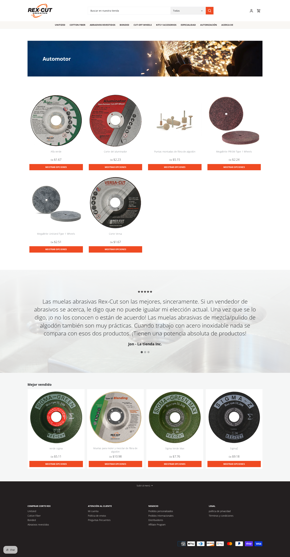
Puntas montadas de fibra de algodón (174, 151)
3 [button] (148, 352)
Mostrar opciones (56, 167)
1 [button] (141, 352)
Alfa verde (56, 151)
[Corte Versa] (115, 203)
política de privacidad (220, 511)
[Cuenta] (251, 10)
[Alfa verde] (56, 120)
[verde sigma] (56, 417)
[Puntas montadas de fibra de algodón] (175, 120)
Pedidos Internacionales (161, 515)
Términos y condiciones (221, 515)
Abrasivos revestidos (38, 524)
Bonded (32, 520)
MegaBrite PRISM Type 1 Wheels (234, 151)
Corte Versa (115, 233)
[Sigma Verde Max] (175, 417)
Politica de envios (97, 515)
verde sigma (56, 448)
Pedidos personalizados (160, 511)
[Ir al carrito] (259, 10)
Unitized (32, 511)
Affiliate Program (156, 524)
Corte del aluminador (115, 151)
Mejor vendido (40, 384)
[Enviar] (209, 10)
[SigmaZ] (234, 417)
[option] (148, 317)
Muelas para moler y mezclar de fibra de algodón (115, 450)
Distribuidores (155, 520)
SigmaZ (234, 448)
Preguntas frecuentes (99, 520)
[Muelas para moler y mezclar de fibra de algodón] (115, 417)
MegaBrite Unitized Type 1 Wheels (56, 233)
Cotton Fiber (34, 515)
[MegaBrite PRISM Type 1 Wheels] (234, 120)
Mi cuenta (93, 511)
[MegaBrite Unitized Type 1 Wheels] (56, 203)
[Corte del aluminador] (115, 120)
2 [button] (145, 352)
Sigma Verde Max (174, 448)
